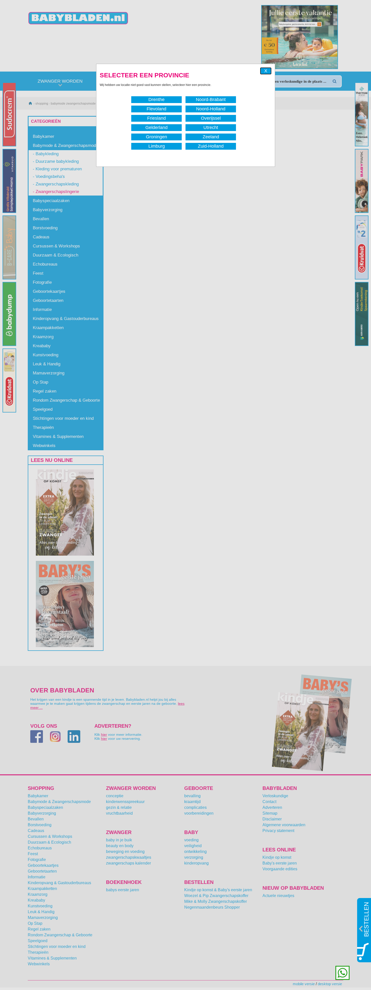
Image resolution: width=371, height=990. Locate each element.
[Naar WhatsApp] (342, 973)
